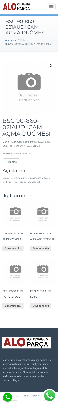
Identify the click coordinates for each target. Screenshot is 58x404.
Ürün (22, 40)
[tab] (11, 161)
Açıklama (11, 161)
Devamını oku (13, 248)
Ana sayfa (10, 40)
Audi (33, 153)
